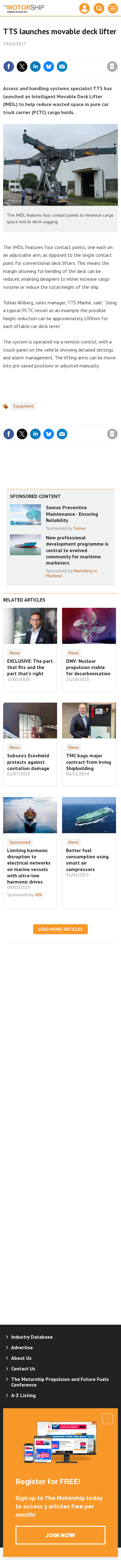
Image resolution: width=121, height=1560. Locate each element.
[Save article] (112, 66)
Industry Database (32, 1337)
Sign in (39, 53)
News (15, 653)
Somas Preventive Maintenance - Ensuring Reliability (72, 513)
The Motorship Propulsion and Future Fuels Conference (60, 1382)
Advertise (22, 1347)
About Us (21, 1358)
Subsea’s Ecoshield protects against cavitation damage (28, 761)
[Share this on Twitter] (22, 66)
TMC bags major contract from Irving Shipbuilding (88, 761)
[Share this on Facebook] (8, 66)
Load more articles (60, 929)
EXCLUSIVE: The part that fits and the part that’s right (30, 667)
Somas (80, 528)
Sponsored (20, 842)
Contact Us (23, 1368)
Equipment (24, 406)
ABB (38, 895)
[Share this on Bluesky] (48, 66)
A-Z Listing (23, 1395)
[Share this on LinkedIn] (35, 66)
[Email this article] (62, 66)
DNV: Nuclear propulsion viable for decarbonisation (88, 667)
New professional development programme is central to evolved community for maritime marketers (77, 550)
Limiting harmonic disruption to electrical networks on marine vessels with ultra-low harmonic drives (29, 866)
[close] (117, 53)
